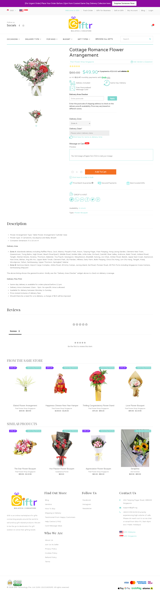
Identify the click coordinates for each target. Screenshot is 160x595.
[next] (150, 393)
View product (25, 387)
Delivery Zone (75, 119)
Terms (47, 562)
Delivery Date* (75, 129)
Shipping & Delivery (53, 513)
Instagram (86, 504)
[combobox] (137, 39)
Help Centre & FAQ (53, 521)
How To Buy (50, 509)
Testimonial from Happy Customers (60, 517)
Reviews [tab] (13, 331)
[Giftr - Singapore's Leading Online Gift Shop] (80, 24)
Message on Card (79, 143)
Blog (47, 500)
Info (108, 77)
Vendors (48, 504)
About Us (49, 540)
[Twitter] (92, 199)
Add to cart (100, 172)
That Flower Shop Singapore (82, 62)
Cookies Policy (51, 553)
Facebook (86, 500)
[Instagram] (23, 26)
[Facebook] (19, 26)
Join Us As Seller (52, 545)
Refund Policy (51, 557)
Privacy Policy (51, 549)
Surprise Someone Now (124, 3)
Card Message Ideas (53, 526)
